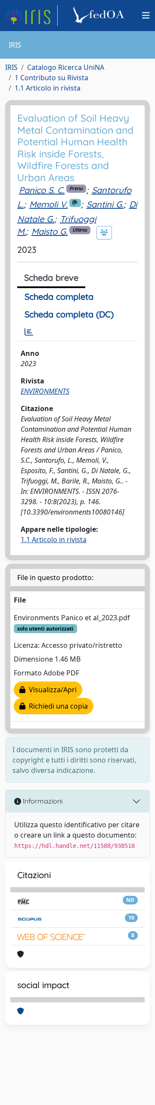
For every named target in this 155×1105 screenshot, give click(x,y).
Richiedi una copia (56, 706)
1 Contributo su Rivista (51, 77)
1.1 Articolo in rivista (48, 88)
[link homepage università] (99, 15)
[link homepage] (31, 15)
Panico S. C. (42, 190)
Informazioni (41, 801)
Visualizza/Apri (51, 689)
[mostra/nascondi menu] (146, 15)
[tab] (28, 332)
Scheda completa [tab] (59, 296)
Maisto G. (49, 231)
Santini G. (105, 204)
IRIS (11, 67)
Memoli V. (48, 204)
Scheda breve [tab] (51, 277)
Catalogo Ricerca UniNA (65, 67)
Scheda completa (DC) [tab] (69, 314)
